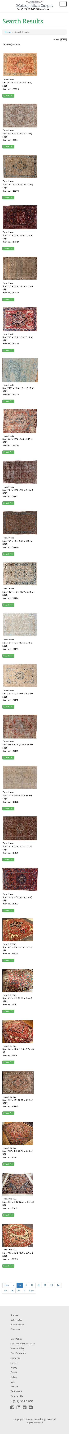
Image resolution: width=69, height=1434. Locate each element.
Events (13, 1372)
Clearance (15, 1329)
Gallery (13, 1377)
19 (26, 1285)
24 (58, 1285)
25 (5, 1291)
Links (13, 1382)
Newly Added (17, 1325)
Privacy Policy (17, 1348)
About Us (15, 1358)
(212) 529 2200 (23, 1401)
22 (45, 1285)
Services (14, 1363)
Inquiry (13, 1368)
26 (12, 1291)
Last (31, 1291)
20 (32, 1285)
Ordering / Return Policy (22, 1344)
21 (39, 1285)
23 (51, 1285)
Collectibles (16, 1320)
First (6, 1285)
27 (18, 1291)
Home (8, 32)
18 (20, 1285)
